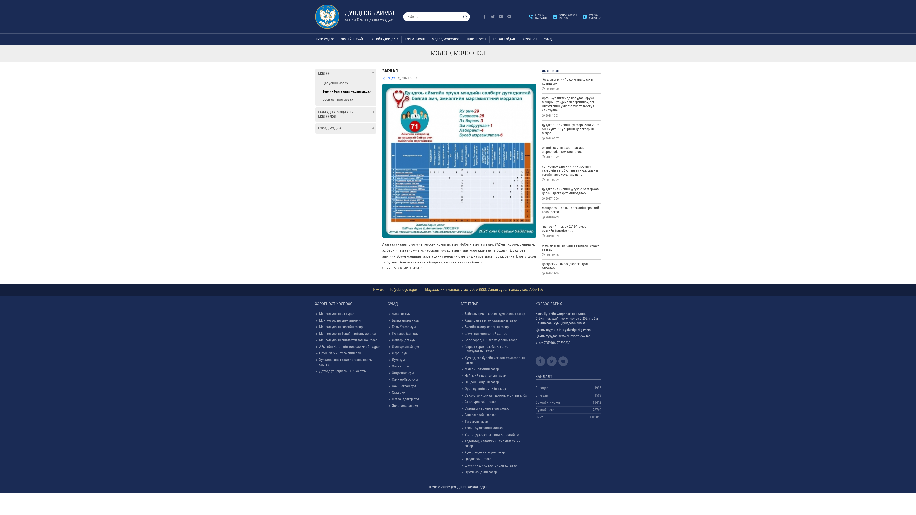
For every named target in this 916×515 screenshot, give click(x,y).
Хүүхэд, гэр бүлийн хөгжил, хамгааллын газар (495, 360)
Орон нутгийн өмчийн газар (485, 388)
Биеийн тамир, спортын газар (487, 327)
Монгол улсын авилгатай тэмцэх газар (348, 340)
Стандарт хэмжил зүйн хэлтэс (487, 408)
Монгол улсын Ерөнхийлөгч (340, 320)
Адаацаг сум (401, 314)
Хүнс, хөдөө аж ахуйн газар (485, 452)
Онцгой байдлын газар (482, 382)
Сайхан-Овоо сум (405, 379)
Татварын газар (476, 421)
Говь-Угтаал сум (404, 327)
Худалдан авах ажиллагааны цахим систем (346, 362)
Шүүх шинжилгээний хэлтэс (486, 333)
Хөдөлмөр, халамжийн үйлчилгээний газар (492, 443)
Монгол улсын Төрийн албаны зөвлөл (347, 333)
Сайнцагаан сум (404, 386)
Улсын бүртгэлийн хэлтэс (484, 428)
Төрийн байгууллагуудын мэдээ (347, 91)
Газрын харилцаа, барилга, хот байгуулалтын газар (487, 349)
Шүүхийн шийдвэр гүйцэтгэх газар (491, 465)
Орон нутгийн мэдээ (338, 99)
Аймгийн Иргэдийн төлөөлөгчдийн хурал (349, 347)
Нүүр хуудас (325, 39)
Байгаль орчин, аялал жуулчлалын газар (495, 314)
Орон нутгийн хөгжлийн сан (340, 353)
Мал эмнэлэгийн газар (482, 369)
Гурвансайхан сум (405, 333)
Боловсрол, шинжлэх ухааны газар (491, 340)
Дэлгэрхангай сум (405, 347)
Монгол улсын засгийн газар (341, 327)
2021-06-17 (409, 78)
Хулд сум (398, 392)
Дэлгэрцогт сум (404, 340)
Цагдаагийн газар (478, 459)
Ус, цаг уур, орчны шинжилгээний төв (492, 435)
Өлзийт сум (400, 366)
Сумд (548, 39)
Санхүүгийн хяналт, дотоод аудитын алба (496, 395)
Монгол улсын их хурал (336, 314)
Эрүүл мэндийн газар (481, 472)
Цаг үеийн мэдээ (335, 83)
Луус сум (398, 360)
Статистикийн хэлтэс (480, 415)
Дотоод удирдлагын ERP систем (343, 371)
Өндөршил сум (403, 373)
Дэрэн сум (399, 353)
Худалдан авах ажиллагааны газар (491, 320)
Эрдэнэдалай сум (405, 405)
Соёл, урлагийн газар (480, 402)
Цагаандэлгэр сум (405, 399)
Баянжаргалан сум (406, 320)
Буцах (390, 78)
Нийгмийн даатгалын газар (485, 375)
